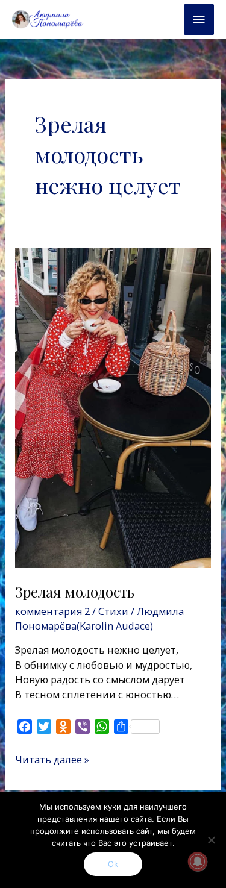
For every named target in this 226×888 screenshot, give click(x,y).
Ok (113, 864)
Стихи (113, 611)
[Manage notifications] (197, 861)
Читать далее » (52, 759)
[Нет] (211, 840)
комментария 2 (52, 611)
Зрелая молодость (74, 591)
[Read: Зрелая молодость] (112, 407)
